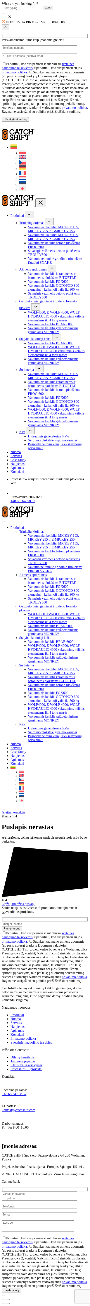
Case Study (18, 460)
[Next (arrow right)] (8, 1303)
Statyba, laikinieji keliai (35, 339)
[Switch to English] (22, 158)
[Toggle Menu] (3, 521)
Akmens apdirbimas (33, 269)
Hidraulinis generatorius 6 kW (48, 436)
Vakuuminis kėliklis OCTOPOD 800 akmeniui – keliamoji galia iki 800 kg (53, 287)
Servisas (16, 456)
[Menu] (3, 128)
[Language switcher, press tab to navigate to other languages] (13, 147)
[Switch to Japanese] (22, 189)
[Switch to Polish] (22, 153)
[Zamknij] (5, 27)
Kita (22, 432)
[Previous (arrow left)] (3, 1303)
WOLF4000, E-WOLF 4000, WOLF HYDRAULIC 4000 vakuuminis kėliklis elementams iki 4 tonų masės (56, 316)
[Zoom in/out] (8, 1299)
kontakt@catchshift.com (18, 1110)
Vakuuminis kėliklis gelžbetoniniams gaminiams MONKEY (53, 330)
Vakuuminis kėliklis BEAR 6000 (50, 324)
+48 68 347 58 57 (22, 501)
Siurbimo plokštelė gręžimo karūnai (52, 440)
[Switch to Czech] (22, 163)
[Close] (3, 809)
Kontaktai (17, 471)
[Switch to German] (22, 168)
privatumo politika (14, 72)
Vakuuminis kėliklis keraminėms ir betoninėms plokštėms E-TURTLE (52, 275)
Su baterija (26, 369)
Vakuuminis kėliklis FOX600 (48, 281)
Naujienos (17, 464)
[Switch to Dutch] (22, 179)
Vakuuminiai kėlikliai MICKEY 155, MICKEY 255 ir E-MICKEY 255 (53, 229)
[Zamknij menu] (40, 202)
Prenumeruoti (11, 928)
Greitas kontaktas (14, 812)
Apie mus (17, 468)
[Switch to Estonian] (22, 184)
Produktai (17, 215)
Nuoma (15, 452)
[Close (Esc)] (3, 1299)
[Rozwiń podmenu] (29, 214)
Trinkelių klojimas (31, 223)
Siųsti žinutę (11, 1290)
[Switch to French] (22, 174)
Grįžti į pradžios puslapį (18, 904)
